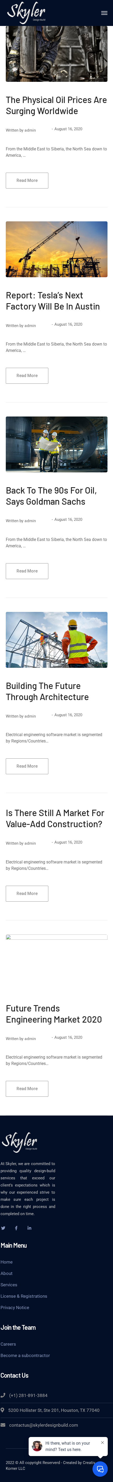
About (7, 1273)
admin (30, 130)
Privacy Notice (15, 1307)
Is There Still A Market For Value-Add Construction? (55, 818)
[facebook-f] (16, 1228)
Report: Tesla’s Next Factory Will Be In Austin (53, 300)
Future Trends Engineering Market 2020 (54, 1013)
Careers (8, 1344)
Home (7, 1262)
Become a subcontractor (25, 1355)
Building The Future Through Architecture (47, 691)
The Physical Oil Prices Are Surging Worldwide (56, 105)
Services (9, 1284)
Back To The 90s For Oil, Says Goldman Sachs (51, 496)
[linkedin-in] (29, 1228)
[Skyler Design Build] (27, 12)
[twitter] (3, 1228)
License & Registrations (24, 1296)
